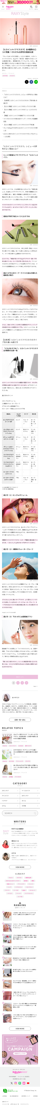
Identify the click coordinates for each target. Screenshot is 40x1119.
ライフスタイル (28, 893)
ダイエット (32, 890)
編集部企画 (28, 877)
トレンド (31, 884)
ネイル (24, 801)
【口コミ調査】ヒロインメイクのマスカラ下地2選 (18, 125)
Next (35, 686)
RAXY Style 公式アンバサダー (13, 881)
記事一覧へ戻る (20, 720)
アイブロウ (18, 777)
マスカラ (12, 75)
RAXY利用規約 (12, 1076)
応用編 (11, 777)
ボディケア (25, 796)
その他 (24, 806)
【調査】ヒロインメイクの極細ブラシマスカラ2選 (18, 115)
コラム (4, 806)
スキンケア (5, 791)
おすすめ (5, 75)
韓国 (33, 881)
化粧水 (23, 890)
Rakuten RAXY (10, 8)
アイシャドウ (19, 761)
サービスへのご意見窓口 (23, 1076)
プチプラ (27, 761)
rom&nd (20, 746)
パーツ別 (16, 890)
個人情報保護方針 (14, 1096)
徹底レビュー (10, 884)
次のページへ (20, 677)
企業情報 (4, 1096)
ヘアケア (4, 801)
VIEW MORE (20, 867)
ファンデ (18, 893)
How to (5, 746)
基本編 (25, 881)
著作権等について (26, 1096)
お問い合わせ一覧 (14, 1104)
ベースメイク (26, 791)
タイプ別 (20, 896)
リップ (9, 887)
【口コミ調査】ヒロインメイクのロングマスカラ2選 (19, 106)
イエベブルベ (12, 746)
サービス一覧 (5, 1104)
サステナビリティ (24, 1104)
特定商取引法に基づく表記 (19, 1079)
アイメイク (11, 73)
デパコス (10, 893)
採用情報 (35, 1096)
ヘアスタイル (18, 887)
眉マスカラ (28, 746)
